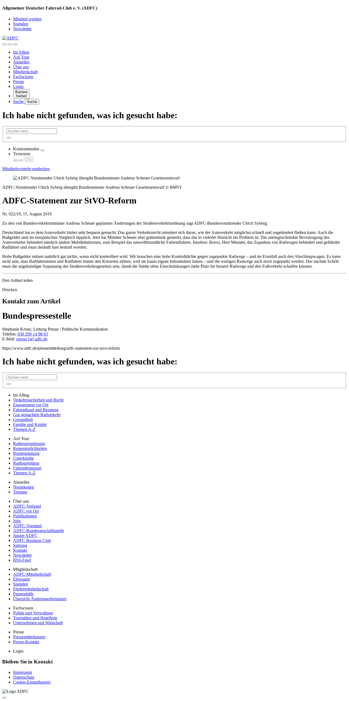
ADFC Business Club (32, 540)
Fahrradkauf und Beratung (36, 409)
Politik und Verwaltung (33, 613)
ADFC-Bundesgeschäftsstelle (38, 530)
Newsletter (22, 28)
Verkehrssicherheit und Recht (38, 400)
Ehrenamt (21, 579)
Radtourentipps (26, 463)
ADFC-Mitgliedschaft (32, 574)
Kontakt (20, 550)
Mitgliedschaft (25, 71)
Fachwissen (23, 76)
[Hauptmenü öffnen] (15, 44)
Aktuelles (21, 62)
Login (18, 86)
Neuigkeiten (23, 487)
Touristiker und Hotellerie (35, 617)
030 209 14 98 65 (32, 334)
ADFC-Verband (27, 506)
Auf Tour (21, 57)
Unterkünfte (23, 458)
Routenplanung (26, 453)
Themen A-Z (24, 429)
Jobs (17, 521)
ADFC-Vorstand (27, 525)
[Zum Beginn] (4, 698)
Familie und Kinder (30, 424)
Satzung (20, 545)
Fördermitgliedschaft (31, 589)
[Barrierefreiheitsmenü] (4, 44)
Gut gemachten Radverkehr (37, 414)
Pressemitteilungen (29, 637)
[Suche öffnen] (10, 44)
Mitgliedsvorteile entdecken (26, 168)
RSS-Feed (22, 560)
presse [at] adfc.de (31, 339)
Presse (18, 81)
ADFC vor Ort (26, 511)
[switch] (42, 150)
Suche (19, 101)
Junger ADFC (25, 535)
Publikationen (25, 516)
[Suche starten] (9, 138)
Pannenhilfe (23, 594)
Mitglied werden (27, 19)
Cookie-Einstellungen (31, 682)
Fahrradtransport (27, 468)
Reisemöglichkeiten (30, 448)
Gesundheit (23, 419)
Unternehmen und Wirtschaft (38, 622)
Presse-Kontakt (26, 641)
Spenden (20, 24)
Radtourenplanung (29, 443)
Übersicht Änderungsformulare (40, 598)
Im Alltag (21, 52)
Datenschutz (23, 677)
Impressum (22, 672)
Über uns (21, 67)
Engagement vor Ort (30, 405)
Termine (20, 492)
